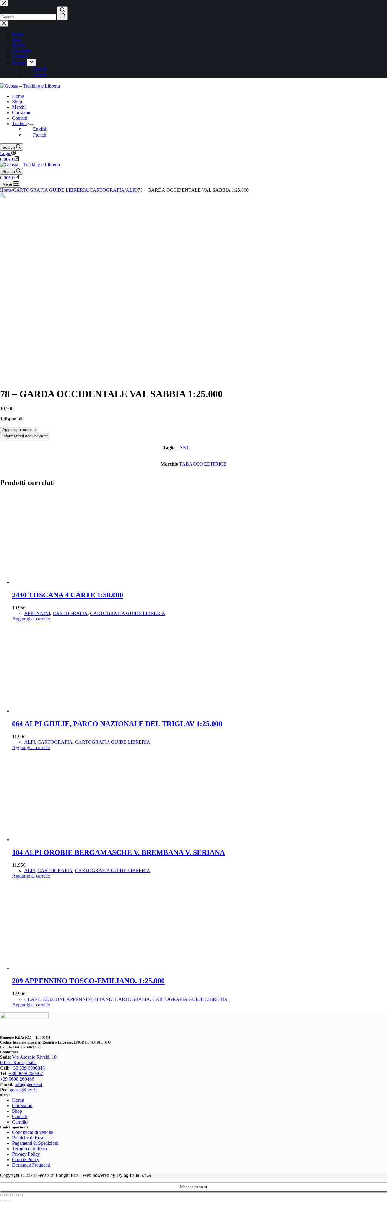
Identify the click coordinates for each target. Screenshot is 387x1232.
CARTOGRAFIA (70, 613)
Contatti (19, 118)
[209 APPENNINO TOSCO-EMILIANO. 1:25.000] (57, 968)
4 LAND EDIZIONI (44, 999)
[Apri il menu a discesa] (31, 125)
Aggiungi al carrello (19, 429)
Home (18, 96)
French (39, 135)
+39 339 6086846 (28, 1068)
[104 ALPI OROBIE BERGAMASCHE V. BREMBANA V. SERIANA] (57, 839)
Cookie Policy (25, 1159)
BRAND (103, 999)
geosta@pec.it (23, 1089)
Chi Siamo (22, 1105)
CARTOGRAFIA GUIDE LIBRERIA (127, 613)
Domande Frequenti (31, 1164)
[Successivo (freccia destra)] (8, 1200)
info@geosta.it (28, 1084)
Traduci (19, 123)
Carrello (20, 1121)
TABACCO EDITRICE (202, 464)
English (40, 128)
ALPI (29, 742)
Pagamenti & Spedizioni (35, 1143)
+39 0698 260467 (26, 1073)
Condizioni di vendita (32, 1132)
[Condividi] (14, 1195)
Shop (17, 101)
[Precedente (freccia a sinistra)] (2, 1200)
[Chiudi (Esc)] (20, 1195)
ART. (184, 447)
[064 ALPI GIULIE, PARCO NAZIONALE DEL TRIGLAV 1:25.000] (57, 710)
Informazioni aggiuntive (23, 436)
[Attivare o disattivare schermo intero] (8, 1195)
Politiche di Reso (28, 1137)
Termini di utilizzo (29, 1148)
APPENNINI (37, 613)
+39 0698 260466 (17, 1078)
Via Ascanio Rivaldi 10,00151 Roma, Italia (29, 1059)
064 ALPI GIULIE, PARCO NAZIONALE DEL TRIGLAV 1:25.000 (117, 724)
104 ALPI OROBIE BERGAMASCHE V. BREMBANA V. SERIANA (118, 852)
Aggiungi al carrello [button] (31, 618)
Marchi (19, 107)
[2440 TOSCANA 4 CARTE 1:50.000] (57, 582)
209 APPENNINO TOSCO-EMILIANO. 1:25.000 (88, 981)
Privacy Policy (26, 1154)
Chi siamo (21, 112)
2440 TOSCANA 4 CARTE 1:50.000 (67, 595)
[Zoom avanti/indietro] (2, 1195)
